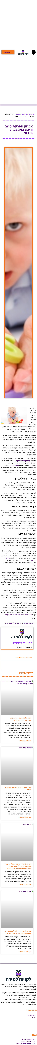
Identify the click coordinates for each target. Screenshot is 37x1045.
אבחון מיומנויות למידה (28, 1041)
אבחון (18, 114)
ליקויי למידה (31, 1015)
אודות (33, 1017)
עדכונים (24, 114)
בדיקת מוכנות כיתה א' (28, 1039)
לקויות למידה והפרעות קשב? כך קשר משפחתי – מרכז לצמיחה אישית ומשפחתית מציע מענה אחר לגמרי (18, 866)
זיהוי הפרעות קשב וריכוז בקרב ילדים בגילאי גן (20, 623)
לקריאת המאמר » (25, 741)
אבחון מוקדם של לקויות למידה (25, 1043)
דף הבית (31, 114)
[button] (34, 52)
